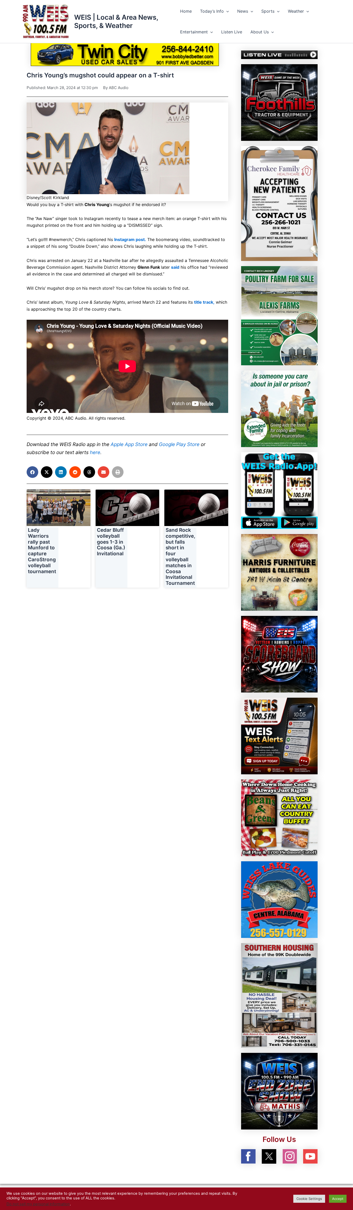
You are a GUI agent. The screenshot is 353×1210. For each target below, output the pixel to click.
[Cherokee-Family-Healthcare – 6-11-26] (279, 203)
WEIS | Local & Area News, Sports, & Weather (116, 21)
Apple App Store (129, 444)
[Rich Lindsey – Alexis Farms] (279, 315)
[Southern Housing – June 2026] (279, 994)
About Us (259, 31)
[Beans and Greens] (279, 817)
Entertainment (194, 31)
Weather (296, 11)
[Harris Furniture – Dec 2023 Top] (279, 572)
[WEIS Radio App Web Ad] (279, 490)
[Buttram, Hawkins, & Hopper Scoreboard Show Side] (279, 654)
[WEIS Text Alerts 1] (279, 735)
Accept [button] (337, 1199)
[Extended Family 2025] (279, 408)
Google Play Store (179, 444)
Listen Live (231, 31)
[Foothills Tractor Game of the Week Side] (279, 102)
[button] (226, 11)
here (95, 452)
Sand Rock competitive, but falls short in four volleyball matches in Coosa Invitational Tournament (180, 556)
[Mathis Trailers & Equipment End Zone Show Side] (279, 1090)
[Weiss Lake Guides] (279, 899)
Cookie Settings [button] (309, 1199)
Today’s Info (212, 11)
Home (186, 11)
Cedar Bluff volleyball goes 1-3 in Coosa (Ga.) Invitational (111, 542)
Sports (267, 11)
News (242, 11)
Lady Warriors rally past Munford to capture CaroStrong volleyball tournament (42, 550)
